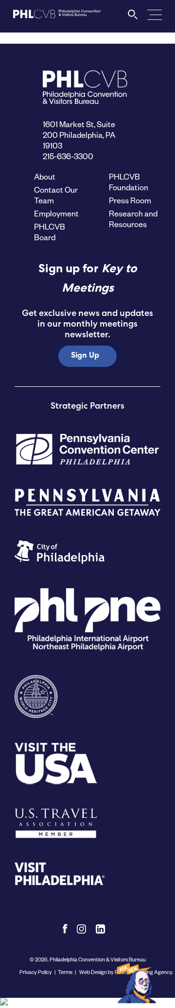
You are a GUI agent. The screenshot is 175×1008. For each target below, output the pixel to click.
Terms (65, 971)
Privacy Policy (35, 971)
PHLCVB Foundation (128, 181)
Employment (56, 213)
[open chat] (137, 982)
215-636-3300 (68, 156)
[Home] (57, 18)
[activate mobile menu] (154, 14)
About (44, 176)
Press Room (130, 200)
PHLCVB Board (49, 231)
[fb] (65, 929)
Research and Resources (133, 218)
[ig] (82, 929)
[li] (100, 929)
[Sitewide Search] (133, 17)
